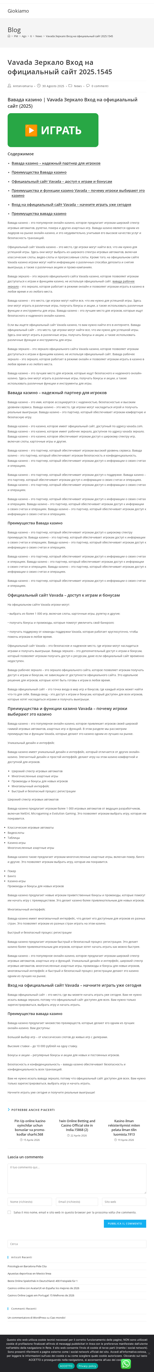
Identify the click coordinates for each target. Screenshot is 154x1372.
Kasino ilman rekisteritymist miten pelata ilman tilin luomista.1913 (124, 1128)
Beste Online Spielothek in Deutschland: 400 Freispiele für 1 (43, 1281)
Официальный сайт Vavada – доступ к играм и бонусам (62, 181)
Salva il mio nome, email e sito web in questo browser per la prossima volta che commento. (75, 1212)
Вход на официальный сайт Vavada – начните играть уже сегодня (71, 204)
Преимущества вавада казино (39, 213)
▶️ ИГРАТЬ (53, 130)
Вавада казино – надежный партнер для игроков (56, 163)
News (78, 86)
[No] (149, 1353)
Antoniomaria (23, 86)
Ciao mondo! (57, 1317)
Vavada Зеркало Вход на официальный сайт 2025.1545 (79, 36)
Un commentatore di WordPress (27, 1317)
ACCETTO (66, 1366)
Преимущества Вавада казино (39, 172)
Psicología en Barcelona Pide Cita (27, 1266)
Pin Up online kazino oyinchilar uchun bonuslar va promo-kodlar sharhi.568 (30, 1128)
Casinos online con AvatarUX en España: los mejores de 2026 (43, 1288)
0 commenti (100, 86)
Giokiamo (18, 10)
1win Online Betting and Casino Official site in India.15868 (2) (77, 1125)
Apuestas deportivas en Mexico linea (29, 1273)
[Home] (9, 36)
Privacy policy (87, 1366)
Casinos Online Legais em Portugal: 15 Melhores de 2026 (41, 1295)
